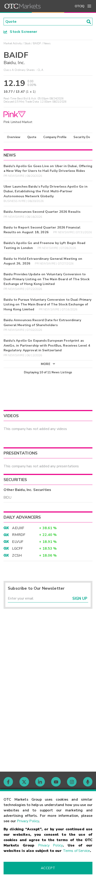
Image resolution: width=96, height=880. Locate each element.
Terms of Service (76, 850)
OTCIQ (79, 6)
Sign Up (79, 598)
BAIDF (37, 43)
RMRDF (18, 534)
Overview (13, 137)
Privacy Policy (28, 821)
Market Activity (13, 43)
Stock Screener (22, 31)
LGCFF (17, 548)
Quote (31, 137)
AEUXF (18, 528)
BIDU (8, 497)
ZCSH (17, 555)
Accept (48, 868)
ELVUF (17, 541)
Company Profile (55, 137)
